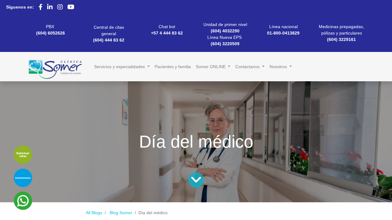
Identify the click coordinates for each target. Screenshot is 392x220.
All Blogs (94, 212)
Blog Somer (121, 212)
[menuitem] (172, 66)
